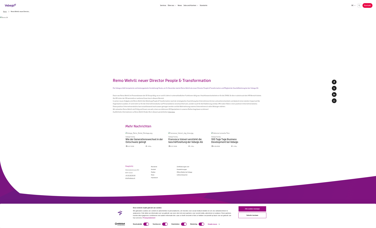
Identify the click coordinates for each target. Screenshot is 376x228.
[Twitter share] (334, 88)
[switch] (165, 224)
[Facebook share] (334, 82)
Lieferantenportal (182, 175)
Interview (171, 112)
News (180, 5)
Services (163, 5)
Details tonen (212, 224)
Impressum (154, 177)
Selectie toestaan (252, 215)
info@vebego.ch (130, 178)
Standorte (203, 5)
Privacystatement (149, 218)
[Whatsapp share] (334, 100)
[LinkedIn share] (334, 94)
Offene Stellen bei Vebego (184, 172)
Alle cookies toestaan (252, 209)
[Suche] (359, 5)
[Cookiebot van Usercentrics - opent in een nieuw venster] (120, 224)
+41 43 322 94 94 (130, 175)
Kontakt (153, 169)
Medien (153, 172)
